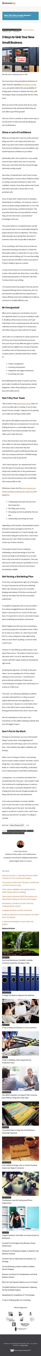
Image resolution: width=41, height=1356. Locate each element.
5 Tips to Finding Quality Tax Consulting (16, 1300)
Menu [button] (36, 3)
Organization (15, 833)
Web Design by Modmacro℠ (22, 1350)
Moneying (5, 1127)
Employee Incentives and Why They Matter (17, 910)
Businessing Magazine (8, 3)
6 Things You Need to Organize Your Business (18, 995)
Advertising (24, 1345)
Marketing (5, 957)
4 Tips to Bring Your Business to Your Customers (19, 1028)
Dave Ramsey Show (24, 404)
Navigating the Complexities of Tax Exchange (18, 1295)
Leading (5, 1057)
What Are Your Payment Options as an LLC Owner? (20, 1282)
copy (27, 825)
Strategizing (6, 992)
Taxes (22, 833)
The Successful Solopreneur (11, 29)
